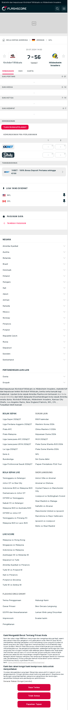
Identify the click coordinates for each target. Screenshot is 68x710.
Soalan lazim (41, 618)
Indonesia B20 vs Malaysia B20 (17, 488)
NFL (37, 454)
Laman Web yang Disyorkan (48, 612)
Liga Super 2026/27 (12, 419)
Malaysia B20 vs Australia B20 (17, 508)
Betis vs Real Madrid (45, 526)
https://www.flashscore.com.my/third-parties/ (26, 662)
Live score (8, 534)
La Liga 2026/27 (10, 449)
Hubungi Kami (42, 600)
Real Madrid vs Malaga (46, 501)
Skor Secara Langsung (46, 606)
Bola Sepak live (11, 472)
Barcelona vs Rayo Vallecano (49, 516)
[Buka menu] (64, 8)
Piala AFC (7, 429)
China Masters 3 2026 (45, 429)
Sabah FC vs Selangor (13, 503)
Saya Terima (34, 687)
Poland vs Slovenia (12, 580)
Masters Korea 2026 (44, 424)
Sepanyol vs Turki (11, 560)
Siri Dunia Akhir (42, 459)
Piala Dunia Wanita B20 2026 (49, 444)
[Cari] (57, 8)
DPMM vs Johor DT (12, 513)
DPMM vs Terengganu (13, 498)
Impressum (8, 618)
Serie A (6, 454)
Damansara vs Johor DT (14, 493)
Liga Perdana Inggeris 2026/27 (17, 424)
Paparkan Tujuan (34, 704)
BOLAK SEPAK (10, 413)
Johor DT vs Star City (12, 483)
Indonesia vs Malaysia (13, 550)
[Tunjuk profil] (12, 56)
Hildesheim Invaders (55, 64)
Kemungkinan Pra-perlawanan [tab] (20, 134)
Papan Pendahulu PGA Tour (48, 464)
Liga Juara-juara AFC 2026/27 (16, 439)
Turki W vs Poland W (12, 570)
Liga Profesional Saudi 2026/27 (17, 464)
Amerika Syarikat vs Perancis (16, 565)
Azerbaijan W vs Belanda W (16, 555)
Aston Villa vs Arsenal (45, 478)
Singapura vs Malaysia (13, 545)
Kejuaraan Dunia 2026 (45, 434)
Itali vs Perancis (10, 575)
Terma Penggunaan (12, 600)
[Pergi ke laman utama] (17, 9)
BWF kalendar (42, 419)
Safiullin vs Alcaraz (44, 506)
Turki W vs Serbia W (12, 584)
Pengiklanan (8, 624)
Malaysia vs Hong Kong (14, 540)
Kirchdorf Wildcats (12, 62)
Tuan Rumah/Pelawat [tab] (15, 127)
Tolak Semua (34, 696)
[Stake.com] (8, 155)
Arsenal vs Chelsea (44, 483)
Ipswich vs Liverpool (45, 521)
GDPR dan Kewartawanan (15, 612)
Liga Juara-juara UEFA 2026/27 (17, 444)
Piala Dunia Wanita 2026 (47, 449)
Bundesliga (8, 459)
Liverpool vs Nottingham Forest (50, 496)
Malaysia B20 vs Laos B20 (15, 523)
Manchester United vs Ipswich (49, 511)
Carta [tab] (30, 71)
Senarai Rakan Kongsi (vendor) (17, 681)
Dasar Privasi (9, 606)
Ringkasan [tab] (8, 71)
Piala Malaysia (9, 434)
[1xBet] (8, 146)
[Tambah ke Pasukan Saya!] (4, 56)
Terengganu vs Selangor (14, 478)
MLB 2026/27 (41, 439)
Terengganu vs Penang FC (15, 518)
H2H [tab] (20, 71)
